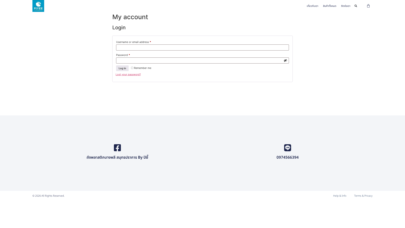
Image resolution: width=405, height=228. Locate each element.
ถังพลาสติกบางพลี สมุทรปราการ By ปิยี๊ (117, 157)
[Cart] (368, 6)
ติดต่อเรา (345, 6)
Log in (122, 68)
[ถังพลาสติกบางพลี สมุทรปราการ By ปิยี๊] (117, 148)
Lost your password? (128, 74)
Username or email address (139, 41)
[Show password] (285, 60)
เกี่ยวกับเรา (312, 6)
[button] (355, 6)
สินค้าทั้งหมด (329, 6)
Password (128, 54)
